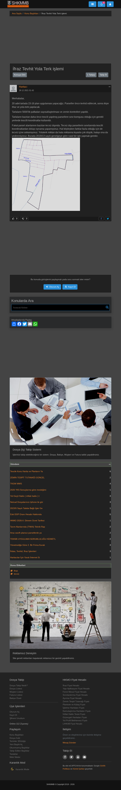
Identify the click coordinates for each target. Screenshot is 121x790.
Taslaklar (14, 754)
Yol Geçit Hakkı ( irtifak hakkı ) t (60, 496)
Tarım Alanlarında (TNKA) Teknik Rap (60, 527)
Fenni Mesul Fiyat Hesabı (75, 692)
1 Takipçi (91, 75)
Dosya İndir (15, 738)
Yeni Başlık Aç (16, 744)
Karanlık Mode (22, 769)
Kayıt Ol (72, 287)
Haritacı (23, 86)
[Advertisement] (60, 39)
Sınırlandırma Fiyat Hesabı (75, 695)
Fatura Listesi (16, 695)
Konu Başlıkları (31, 13)
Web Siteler (15, 757)
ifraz (15, 571)
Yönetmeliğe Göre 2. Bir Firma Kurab (60, 545)
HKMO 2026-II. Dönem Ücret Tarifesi (60, 520)
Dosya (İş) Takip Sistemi (27, 449)
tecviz (16, 574)
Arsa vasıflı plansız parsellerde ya (60, 533)
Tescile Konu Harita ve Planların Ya (60, 471)
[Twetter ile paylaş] (108, 218)
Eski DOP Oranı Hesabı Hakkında (60, 514)
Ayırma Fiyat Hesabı (72, 698)
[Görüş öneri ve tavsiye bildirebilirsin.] (84, 757)
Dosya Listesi (16, 688)
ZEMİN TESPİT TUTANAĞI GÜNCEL (60, 477)
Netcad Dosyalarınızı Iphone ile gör (60, 502)
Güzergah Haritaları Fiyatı (75, 717)
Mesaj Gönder (69, 742)
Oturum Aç (54, 287)
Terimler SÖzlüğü (18, 741)
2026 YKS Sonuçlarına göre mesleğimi (60, 490)
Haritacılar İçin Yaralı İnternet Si (60, 557)
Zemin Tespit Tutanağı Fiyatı (76, 701)
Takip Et (103, 75)
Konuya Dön (20, 75)
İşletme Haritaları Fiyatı (73, 708)
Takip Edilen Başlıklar (19, 751)
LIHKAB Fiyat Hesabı (72, 724)
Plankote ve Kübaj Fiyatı (74, 704)
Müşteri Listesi (16, 692)
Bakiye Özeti (15, 698)
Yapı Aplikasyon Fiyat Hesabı (76, 688)
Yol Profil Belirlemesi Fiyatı (75, 720)
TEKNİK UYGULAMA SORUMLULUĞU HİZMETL (60, 539)
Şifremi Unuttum (17, 718)
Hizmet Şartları (79, 769)
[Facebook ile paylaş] (101, 218)
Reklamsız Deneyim (24, 653)
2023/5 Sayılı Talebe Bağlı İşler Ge (60, 508)
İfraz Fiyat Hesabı (71, 685)
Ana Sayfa (17, 13)
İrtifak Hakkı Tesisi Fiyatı (74, 714)
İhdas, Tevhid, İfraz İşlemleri (60, 551)
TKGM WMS (60, 483)
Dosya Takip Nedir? (19, 685)
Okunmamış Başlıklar (20, 747)
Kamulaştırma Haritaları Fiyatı (77, 711)
